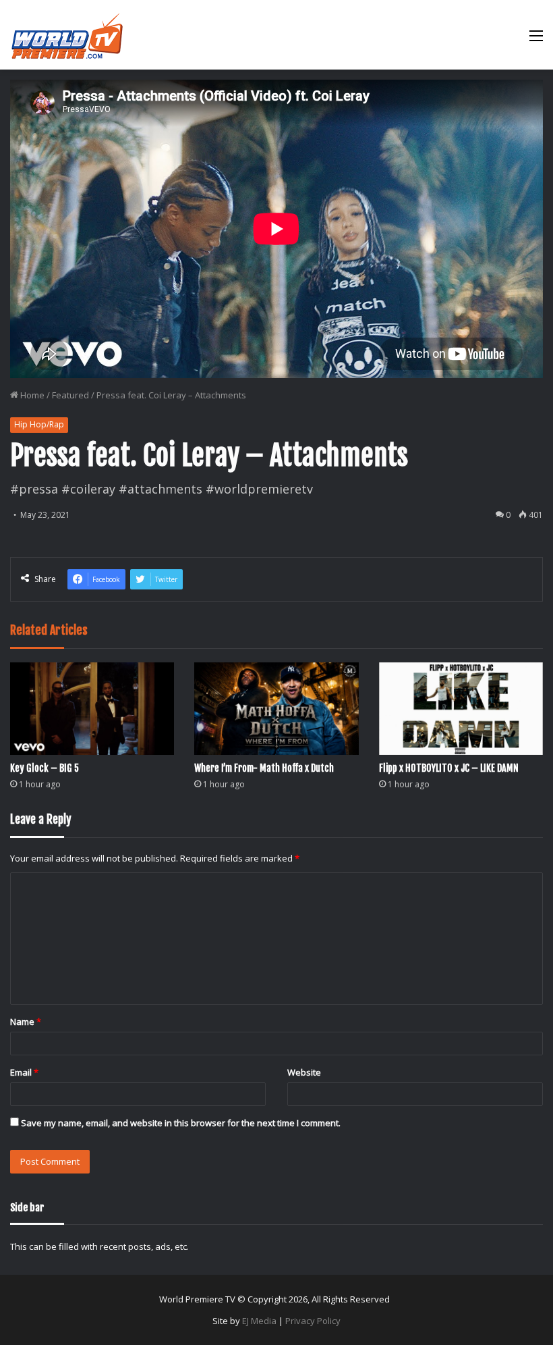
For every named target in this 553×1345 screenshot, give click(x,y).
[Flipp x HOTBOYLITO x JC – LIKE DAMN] (461, 708)
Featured (70, 395)
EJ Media (259, 1321)
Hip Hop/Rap (39, 424)
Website (304, 1072)
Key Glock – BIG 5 (44, 768)
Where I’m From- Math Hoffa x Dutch (264, 768)
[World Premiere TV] (67, 34)
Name (25, 1022)
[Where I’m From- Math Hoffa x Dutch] (276, 708)
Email (24, 1072)
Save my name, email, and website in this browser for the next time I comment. (181, 1123)
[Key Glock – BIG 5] (92, 708)
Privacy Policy (313, 1321)
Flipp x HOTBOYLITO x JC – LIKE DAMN (449, 768)
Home (31, 395)
